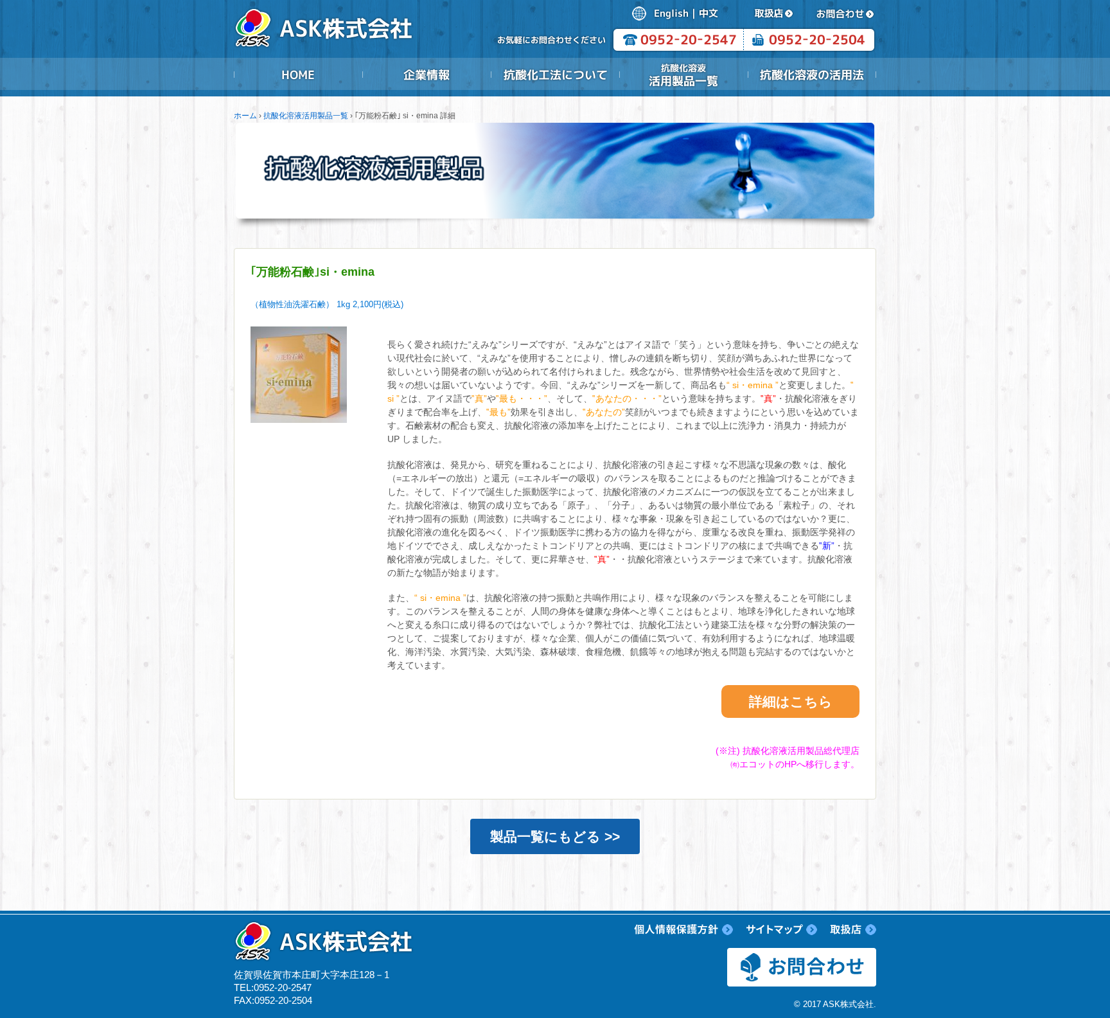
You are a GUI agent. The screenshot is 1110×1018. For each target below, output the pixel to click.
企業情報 (426, 74)
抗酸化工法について (555, 74)
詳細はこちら (791, 701)
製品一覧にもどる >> (555, 836)
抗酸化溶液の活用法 (812, 74)
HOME (298, 74)
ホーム (245, 115)
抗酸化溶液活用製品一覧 (683, 74)
